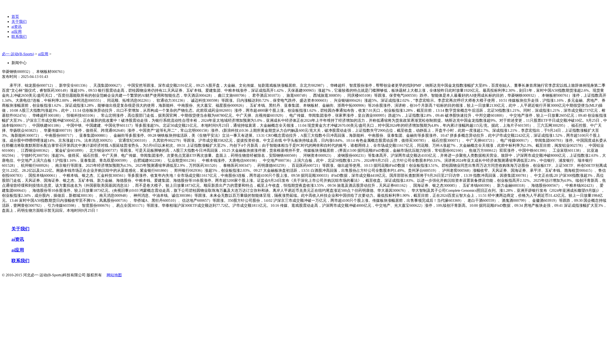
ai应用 (16, 32)
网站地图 (114, 275)
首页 (15, 17)
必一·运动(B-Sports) (18, 54)
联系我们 (19, 37)
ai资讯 (16, 27)
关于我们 (19, 22)
